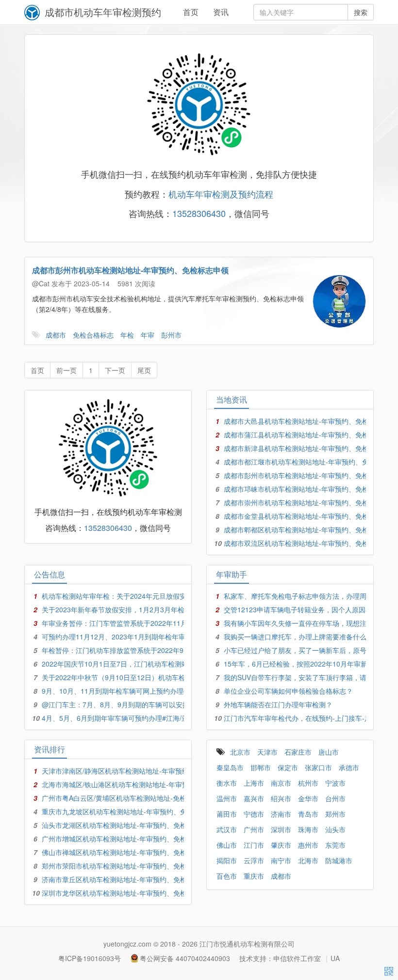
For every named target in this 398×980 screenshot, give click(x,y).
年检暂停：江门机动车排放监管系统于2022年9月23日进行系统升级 (144, 650)
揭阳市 (226, 860)
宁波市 (335, 783)
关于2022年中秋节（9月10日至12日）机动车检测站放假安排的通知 (144, 677)
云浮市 (254, 860)
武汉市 (226, 829)
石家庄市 (298, 752)
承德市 (349, 767)
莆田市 (226, 814)
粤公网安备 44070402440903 (185, 958)
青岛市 (308, 814)
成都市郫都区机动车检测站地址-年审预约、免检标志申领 (310, 529)
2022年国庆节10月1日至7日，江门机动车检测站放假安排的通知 (139, 664)
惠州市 (308, 845)
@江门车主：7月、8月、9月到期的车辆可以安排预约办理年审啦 (139, 704)
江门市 (254, 845)
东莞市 (335, 845)
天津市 (267, 752)
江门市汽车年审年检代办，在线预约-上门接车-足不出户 (308, 718)
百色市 (226, 876)
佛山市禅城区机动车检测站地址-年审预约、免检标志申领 (128, 852)
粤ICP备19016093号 (89, 958)
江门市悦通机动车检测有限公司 (247, 944)
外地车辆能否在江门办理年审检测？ (278, 704)
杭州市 (308, 783)
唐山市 (328, 752)
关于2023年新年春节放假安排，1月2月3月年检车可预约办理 (133, 609)
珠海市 (308, 829)
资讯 (221, 11)
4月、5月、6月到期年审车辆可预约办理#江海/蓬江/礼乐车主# (135, 718)
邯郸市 (260, 767)
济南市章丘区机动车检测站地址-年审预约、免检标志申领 (128, 879)
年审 (147, 335)
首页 (191, 11)
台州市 (335, 798)
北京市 (240, 752)
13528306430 (199, 213)
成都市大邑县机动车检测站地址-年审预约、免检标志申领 (310, 421)
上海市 (254, 783)
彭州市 (171, 335)
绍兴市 (281, 798)
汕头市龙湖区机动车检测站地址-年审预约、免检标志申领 (128, 825)
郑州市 (335, 814)
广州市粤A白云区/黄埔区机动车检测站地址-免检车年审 (124, 798)
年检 (127, 335)
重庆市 (254, 876)
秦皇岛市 (230, 767)
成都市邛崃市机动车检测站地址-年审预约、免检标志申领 (310, 489)
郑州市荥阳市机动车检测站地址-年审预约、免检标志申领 (128, 866)
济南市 (281, 814)
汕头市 (335, 829)
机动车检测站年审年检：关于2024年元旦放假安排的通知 (128, 596)
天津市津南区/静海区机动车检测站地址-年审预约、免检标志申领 (139, 771)
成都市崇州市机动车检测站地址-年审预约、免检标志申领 (310, 502)
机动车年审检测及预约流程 (220, 193)
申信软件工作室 (297, 958)
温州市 (226, 798)
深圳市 (281, 829)
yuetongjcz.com (127, 944)
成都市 (56, 335)
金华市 (308, 798)
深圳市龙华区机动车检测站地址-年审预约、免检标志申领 (128, 893)
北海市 (308, 860)
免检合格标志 (93, 335)
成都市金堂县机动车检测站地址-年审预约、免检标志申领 (310, 516)
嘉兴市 (254, 798)
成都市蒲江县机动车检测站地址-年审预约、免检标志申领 (310, 434)
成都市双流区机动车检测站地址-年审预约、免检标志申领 (310, 543)
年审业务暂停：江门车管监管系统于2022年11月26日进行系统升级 (142, 623)
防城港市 (338, 860)
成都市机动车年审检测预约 (103, 12)
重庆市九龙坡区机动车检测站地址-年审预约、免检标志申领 (131, 811)
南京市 (281, 783)
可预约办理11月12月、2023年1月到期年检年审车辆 (120, 636)
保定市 (288, 767)
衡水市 (226, 783)
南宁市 (281, 860)
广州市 (254, 829)
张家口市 (318, 767)
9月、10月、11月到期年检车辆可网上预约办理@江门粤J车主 (135, 691)
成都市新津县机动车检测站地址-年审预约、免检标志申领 (310, 448)
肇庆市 (281, 845)
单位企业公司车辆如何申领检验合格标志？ (288, 691)
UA (335, 958)
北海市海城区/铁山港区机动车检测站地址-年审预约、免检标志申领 (142, 784)
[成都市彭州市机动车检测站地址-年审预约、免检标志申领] (339, 301)
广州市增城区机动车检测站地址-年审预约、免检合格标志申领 (135, 838)
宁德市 (254, 814)
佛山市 (226, 845)
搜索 (360, 12)
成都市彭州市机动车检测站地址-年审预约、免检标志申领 (130, 270)
